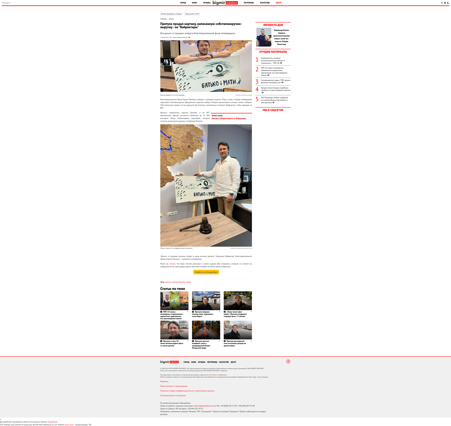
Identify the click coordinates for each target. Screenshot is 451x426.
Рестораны (249, 3)
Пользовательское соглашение (173, 395)
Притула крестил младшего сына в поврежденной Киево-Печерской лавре (201, 344)
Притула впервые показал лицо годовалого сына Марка (202, 314)
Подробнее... (53, 422)
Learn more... (70, 424)
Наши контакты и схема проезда (173, 386)
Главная (163, 19)
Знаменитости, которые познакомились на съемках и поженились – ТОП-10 (273, 60)
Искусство (265, 3)
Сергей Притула (178, 282)
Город (183, 3)
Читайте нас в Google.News (206, 272)
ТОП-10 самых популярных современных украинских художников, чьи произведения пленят (171, 315)
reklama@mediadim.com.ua (205, 406)
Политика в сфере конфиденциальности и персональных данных (187, 391)
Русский (5, 3)
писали (172, 264)
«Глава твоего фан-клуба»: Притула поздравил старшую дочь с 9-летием (235, 314)
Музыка (207, 3)
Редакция (164, 381)
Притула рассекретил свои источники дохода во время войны (235, 343)
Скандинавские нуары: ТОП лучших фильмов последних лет (275, 81)
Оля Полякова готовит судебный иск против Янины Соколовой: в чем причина (274, 100)
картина (168, 282)
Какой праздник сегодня (171, 14)
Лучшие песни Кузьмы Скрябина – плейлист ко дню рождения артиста (276, 89)
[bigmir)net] (219, 3)
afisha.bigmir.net (214, 375)
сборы (188, 282)
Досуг (278, 3)
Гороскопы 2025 (192, 14)
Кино (194, 3)
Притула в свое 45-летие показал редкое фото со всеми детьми (171, 343)
